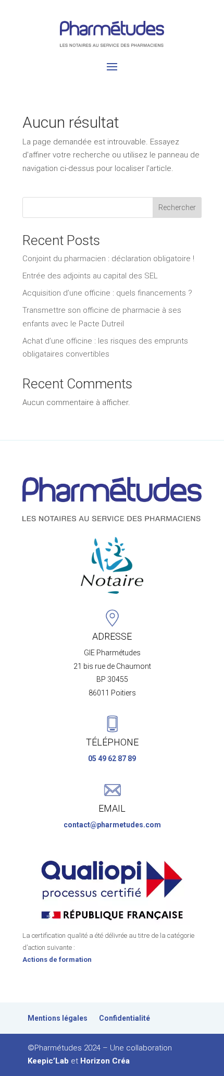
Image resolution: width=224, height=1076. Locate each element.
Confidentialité (124, 1018)
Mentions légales (58, 1018)
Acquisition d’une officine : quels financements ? (107, 293)
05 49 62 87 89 (112, 758)
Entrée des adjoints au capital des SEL (90, 275)
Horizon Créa (105, 1061)
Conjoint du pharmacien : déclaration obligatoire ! (108, 258)
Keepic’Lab (48, 1061)
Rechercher (177, 207)
